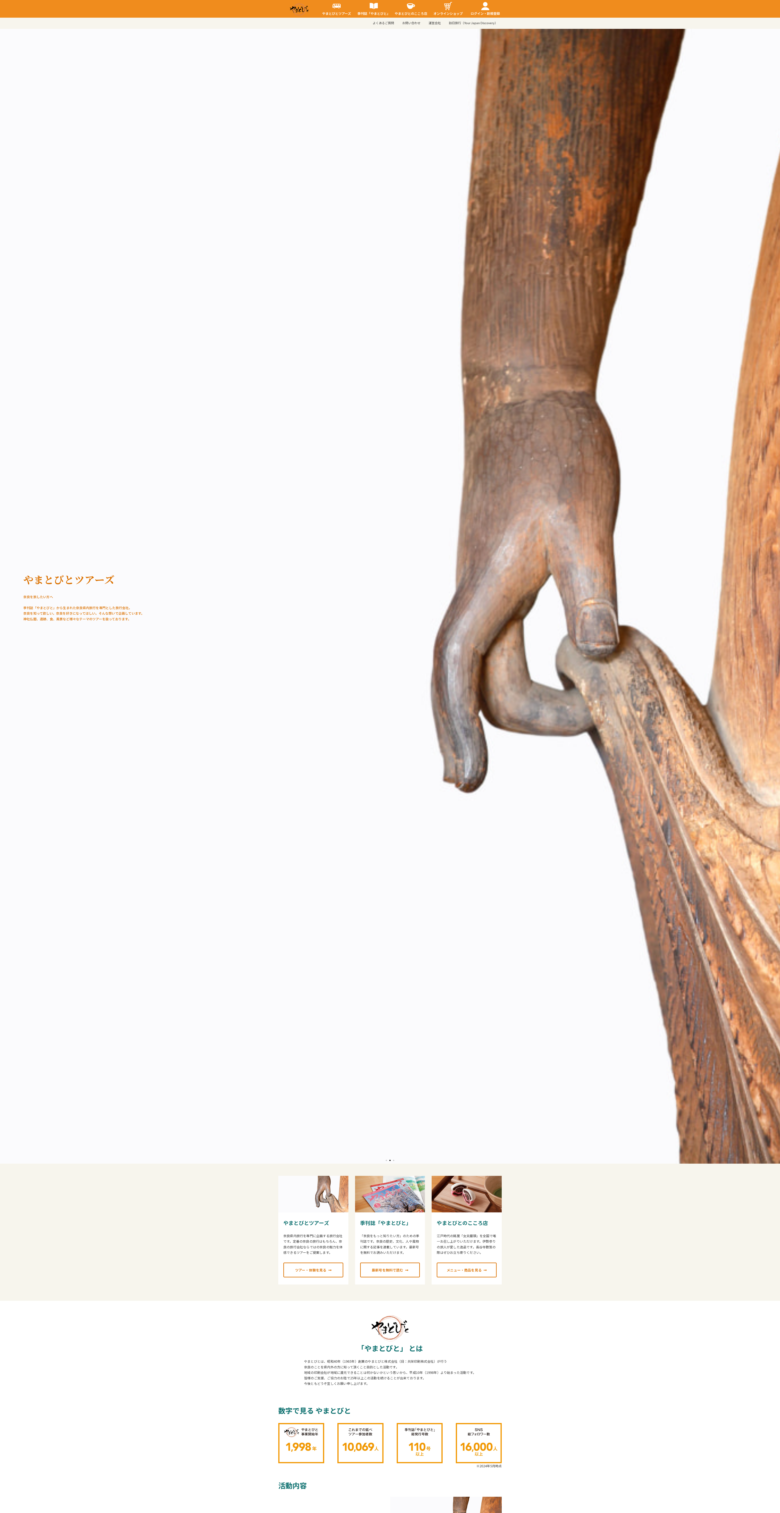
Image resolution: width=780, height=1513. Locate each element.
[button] (386, 1160)
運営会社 (435, 23)
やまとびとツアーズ (336, 13)
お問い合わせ (411, 23)
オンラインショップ (448, 13)
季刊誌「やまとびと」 (374, 13)
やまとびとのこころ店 (411, 13)
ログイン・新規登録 (485, 13)
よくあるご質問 (383, 23)
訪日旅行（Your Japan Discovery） (473, 23)
